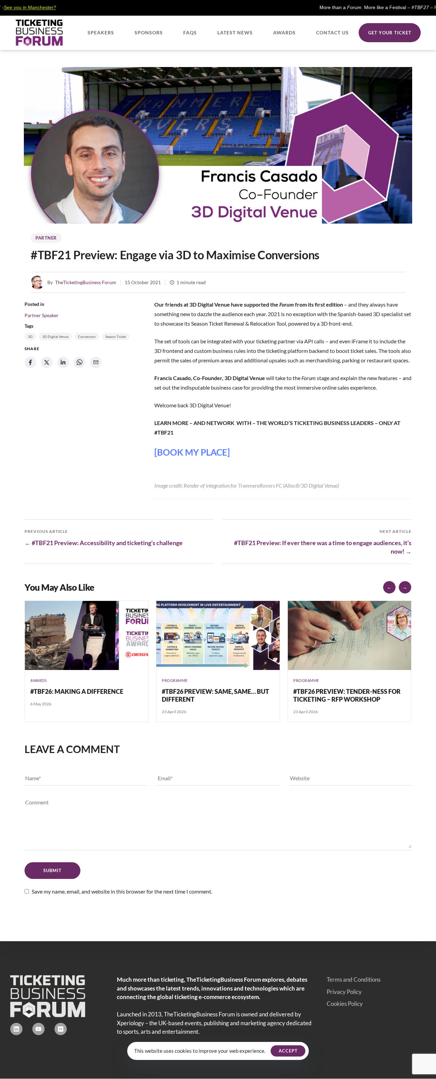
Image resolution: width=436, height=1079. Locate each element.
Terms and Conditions (353, 979)
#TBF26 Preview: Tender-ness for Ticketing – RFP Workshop (347, 695)
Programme (175, 680)
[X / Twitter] (46, 362)
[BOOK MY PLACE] (192, 452)
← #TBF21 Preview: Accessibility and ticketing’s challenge (104, 542)
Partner (46, 238)
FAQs (190, 32)
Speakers (101, 32)
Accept (288, 1050)
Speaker (50, 315)
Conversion (87, 336)
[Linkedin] (16, 1029)
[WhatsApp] (79, 362)
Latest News (235, 32)
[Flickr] (60, 1029)
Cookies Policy (345, 1003)
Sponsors (149, 32)
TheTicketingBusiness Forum (85, 282)
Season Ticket (115, 336)
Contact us (332, 32)
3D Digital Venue (55, 336)
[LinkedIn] (63, 362)
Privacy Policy (344, 991)
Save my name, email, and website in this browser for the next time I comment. (122, 891)
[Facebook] (30, 362)
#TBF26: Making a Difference (76, 691)
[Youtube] (38, 1029)
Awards (284, 32)
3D (30, 336)
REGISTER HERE (414, 7)
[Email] (96, 362)
